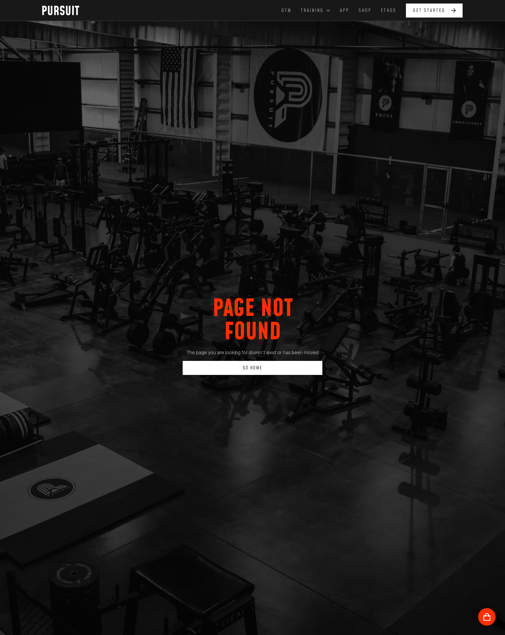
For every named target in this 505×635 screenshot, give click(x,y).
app (344, 10)
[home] (64, 10)
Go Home (252, 368)
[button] (315, 10)
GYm (286, 10)
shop (365, 10)
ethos (388, 10)
